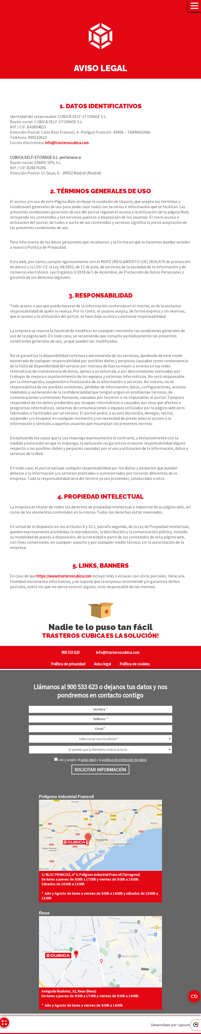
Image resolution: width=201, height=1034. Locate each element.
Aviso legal (102, 663)
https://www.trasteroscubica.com (63, 575)
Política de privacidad (68, 663)
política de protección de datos (124, 760)
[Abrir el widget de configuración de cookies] (194, 996)
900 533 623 (71, 652)
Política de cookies (135, 663)
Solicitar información (100, 769)
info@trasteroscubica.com (67, 142)
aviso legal (88, 760)
